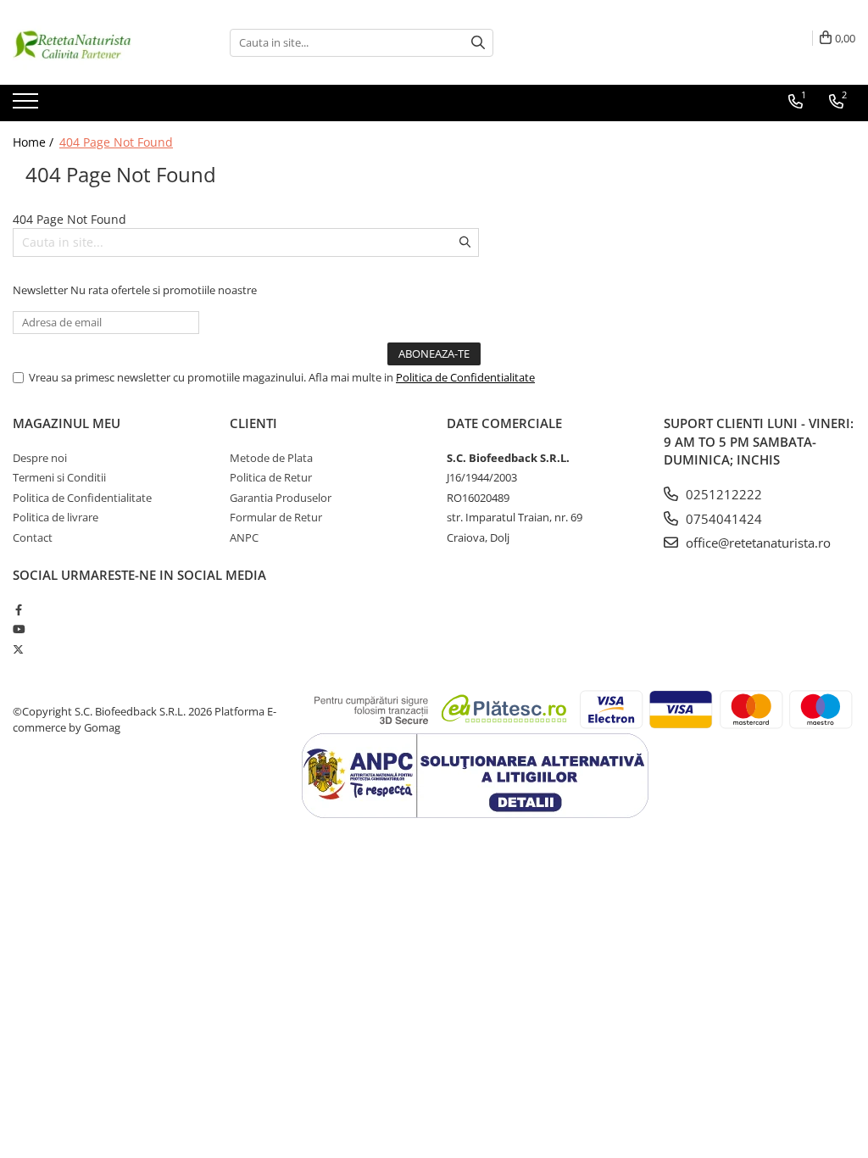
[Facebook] (18, 609)
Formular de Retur (276, 517)
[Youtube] (18, 629)
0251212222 (722, 494)
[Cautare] (478, 43)
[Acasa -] (97, 42)
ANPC (244, 537)
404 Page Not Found (116, 142)
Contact (33, 537)
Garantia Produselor (280, 497)
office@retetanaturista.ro (756, 542)
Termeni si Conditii (59, 477)
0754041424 (722, 518)
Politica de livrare (55, 517)
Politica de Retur (271, 477)
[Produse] (27, 106)
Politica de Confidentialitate (465, 377)
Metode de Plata (271, 457)
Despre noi (40, 457)
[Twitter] (18, 649)
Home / (35, 142)
